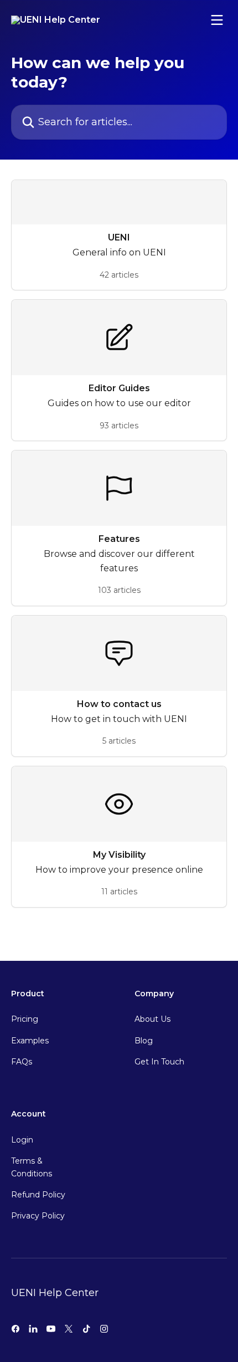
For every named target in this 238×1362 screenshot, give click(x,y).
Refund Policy (38, 1195)
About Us (152, 1019)
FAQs (21, 1062)
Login (22, 1140)
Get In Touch (159, 1062)
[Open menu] (217, 20)
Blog (143, 1041)
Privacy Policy (38, 1216)
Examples (30, 1041)
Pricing (24, 1019)
